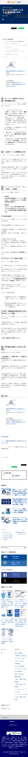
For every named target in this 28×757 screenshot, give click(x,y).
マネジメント (18, 661)
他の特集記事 (4, 436)
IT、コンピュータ (20, 694)
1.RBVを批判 (8, 47)
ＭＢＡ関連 (18, 671)
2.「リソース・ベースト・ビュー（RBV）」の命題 (15, 45)
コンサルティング (19, 669)
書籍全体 (17, 676)
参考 (6, 56)
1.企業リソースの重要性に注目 (11, 43)
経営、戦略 (5, 15)
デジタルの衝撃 (19, 666)
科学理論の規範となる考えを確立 (11, 54)
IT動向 (16, 663)
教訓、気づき (18, 674)
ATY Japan (10, 20)
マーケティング (19, 658)
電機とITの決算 (20, 655)
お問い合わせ (13, 725)
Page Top (6, 717)
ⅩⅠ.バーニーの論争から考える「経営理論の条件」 (15, 41)
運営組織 (12, 721)
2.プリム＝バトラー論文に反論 (12, 49)
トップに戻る (5, 457)
